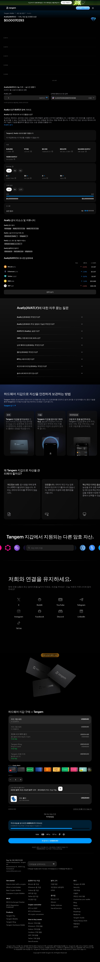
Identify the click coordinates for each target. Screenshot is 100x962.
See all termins (56, 908)
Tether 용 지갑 (33, 896)
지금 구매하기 (66, 2)
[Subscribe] (53, 864)
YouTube (60, 604)
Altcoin (53, 902)
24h (9, 170)
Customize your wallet (81, 899)
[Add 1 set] (21, 779)
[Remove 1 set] (10, 779)
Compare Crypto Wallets (15, 893)
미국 (54, 814)
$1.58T (93, 267)
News (75, 905)
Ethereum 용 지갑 (34, 887)
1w (15, 170)
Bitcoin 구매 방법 (34, 923)
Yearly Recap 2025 (80, 920)
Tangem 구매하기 (82, 8)
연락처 (75, 926)
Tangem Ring (11, 922)
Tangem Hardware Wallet (15, 925)
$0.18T (94, 276)
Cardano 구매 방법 (35, 932)
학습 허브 (76, 908)
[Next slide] (89, 769)
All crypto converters (36, 914)
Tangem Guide (78, 917)
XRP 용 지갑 (32, 893)
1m (20, 170)
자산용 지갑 (32, 899)
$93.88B (93, 281)
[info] (13, 151)
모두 (20, 189)
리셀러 (75, 893)
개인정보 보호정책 (57, 887)
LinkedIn (81, 616)
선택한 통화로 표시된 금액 (59, 94)
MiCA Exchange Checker (15, 902)
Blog (75, 902)
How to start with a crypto (16, 884)
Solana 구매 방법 (34, 929)
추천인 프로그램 (79, 896)
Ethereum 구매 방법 (35, 926)
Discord (60, 616)
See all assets (33, 941)
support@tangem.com (13, 871)
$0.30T (93, 271)
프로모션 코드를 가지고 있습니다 (82, 809)
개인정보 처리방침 (47, 868)
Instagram (18, 616)
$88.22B (93, 286)
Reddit (39, 604)
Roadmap (77, 911)
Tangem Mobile (12, 919)
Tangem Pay (10, 915)
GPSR (53, 890)
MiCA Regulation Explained (12, 906)
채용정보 (76, 923)
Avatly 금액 (7, 94)
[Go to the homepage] (11, 8)
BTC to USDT (32, 908)
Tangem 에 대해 (79, 884)
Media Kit (76, 914)
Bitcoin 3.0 (55, 899)
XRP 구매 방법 (33, 935)
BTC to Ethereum (34, 911)
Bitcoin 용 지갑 (33, 884)
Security (76, 887)
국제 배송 (76, 890)
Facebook (39, 616)
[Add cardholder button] (60, 789)
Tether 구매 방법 (34, 938)
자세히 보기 (8, 124)
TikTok (19, 628)
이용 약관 (54, 884)
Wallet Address (56, 905)
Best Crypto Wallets (13, 890)
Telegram (81, 604)
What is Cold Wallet (13, 887)
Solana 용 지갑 (33, 890)
